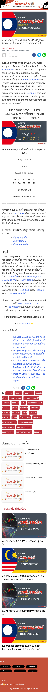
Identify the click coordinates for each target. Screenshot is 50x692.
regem (33, 671)
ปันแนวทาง (10, 48)
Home (4, 48)
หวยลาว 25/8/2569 (32, 491)
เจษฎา (14, 417)
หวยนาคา (33, 412)
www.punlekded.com (28, 303)
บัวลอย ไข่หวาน (13, 54)
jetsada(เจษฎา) (9, 280)
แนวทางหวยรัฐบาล (26, 422)
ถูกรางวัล (6, 407)
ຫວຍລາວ (38, 432)
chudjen (9, 393)
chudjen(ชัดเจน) (34, 276)
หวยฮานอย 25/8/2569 (33, 477)
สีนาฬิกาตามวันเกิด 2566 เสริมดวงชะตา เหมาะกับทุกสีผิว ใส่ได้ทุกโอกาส (29, 369)
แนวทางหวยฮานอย (24, 427)
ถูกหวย (14, 407)
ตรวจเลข (15, 402)
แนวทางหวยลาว (8, 427)
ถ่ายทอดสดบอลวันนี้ (17, 293)
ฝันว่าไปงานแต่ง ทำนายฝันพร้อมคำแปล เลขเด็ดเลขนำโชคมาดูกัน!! (29, 362)
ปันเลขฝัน (6, 412)
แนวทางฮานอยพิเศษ (24, 432)
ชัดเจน (4, 398)
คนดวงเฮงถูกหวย (30, 79)
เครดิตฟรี (40, 290)
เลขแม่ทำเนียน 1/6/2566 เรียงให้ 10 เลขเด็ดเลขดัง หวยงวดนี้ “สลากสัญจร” (29, 377)
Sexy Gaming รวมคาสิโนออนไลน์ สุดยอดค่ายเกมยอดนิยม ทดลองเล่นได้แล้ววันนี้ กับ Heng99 (29, 354)
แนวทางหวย (7, 69)
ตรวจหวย (5, 402)
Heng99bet (18, 213)
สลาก (25, 412)
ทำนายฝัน (24, 407)
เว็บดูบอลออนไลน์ (21, 244)
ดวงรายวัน (13, 307)
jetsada (39, 393)
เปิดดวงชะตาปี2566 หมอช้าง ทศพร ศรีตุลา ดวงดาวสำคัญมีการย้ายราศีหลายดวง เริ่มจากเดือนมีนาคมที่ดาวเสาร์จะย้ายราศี (29, 342)
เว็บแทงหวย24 (26, 280)
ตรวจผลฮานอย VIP (31, 398)
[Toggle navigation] (46, 6)
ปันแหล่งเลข (20, 671)
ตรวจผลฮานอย (15, 398)
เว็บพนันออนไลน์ (20, 237)
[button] (34, 55)
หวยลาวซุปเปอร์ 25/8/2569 (35, 463)
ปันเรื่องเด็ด (34, 407)
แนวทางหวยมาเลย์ (9, 422)
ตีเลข (23, 402)
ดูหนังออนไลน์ (19, 241)
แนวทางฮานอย (8, 432)
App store (25, 323)
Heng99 (18, 393)
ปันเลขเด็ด (31, 93)
